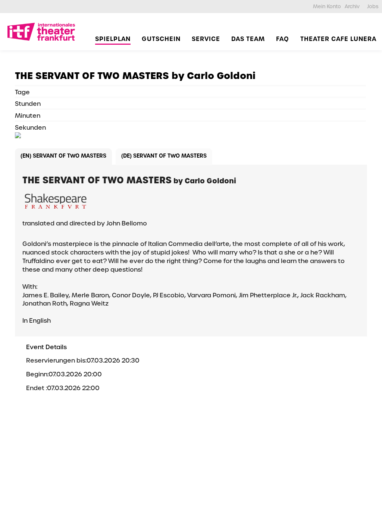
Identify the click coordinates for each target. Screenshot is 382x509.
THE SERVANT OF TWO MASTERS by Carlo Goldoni (135, 75)
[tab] (63, 156)
